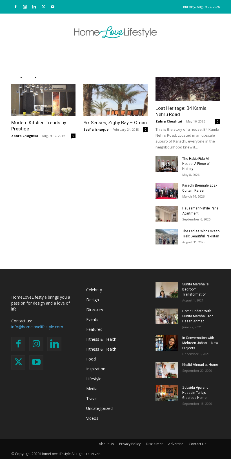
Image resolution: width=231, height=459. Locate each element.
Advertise (175, 443)
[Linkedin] (34, 7)
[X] (43, 7)
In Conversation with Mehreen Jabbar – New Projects (200, 343)
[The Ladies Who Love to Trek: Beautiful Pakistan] (167, 236)
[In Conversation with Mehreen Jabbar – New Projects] (167, 343)
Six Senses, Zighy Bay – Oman (115, 122)
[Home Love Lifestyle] (115, 32)
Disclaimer (154, 443)
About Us (106, 443)
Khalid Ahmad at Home (200, 365)
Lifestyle (93, 378)
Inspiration (95, 368)
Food (91, 359)
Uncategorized (99, 408)
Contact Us (197, 443)
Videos (92, 418)
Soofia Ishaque (95, 129)
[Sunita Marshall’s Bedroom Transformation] (167, 290)
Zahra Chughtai (24, 136)
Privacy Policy (130, 443)
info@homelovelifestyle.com (37, 326)
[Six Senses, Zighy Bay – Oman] (115, 100)
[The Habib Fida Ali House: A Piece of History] (167, 164)
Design (92, 299)
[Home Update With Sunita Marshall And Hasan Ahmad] (167, 316)
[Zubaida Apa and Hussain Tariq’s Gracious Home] (167, 393)
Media (91, 388)
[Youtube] (52, 7)
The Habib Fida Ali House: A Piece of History (196, 164)
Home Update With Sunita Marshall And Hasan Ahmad (198, 316)
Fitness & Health (101, 339)
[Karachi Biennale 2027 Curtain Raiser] (167, 191)
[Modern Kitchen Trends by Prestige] (43, 100)
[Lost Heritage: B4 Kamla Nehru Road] (188, 85)
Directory (94, 309)
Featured (94, 329)
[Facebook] (15, 7)
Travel (91, 398)
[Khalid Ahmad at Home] (167, 370)
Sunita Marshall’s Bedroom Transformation (195, 289)
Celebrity (94, 289)
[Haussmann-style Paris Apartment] (167, 214)
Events (92, 319)
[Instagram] (25, 7)
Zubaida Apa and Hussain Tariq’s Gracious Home (195, 393)
